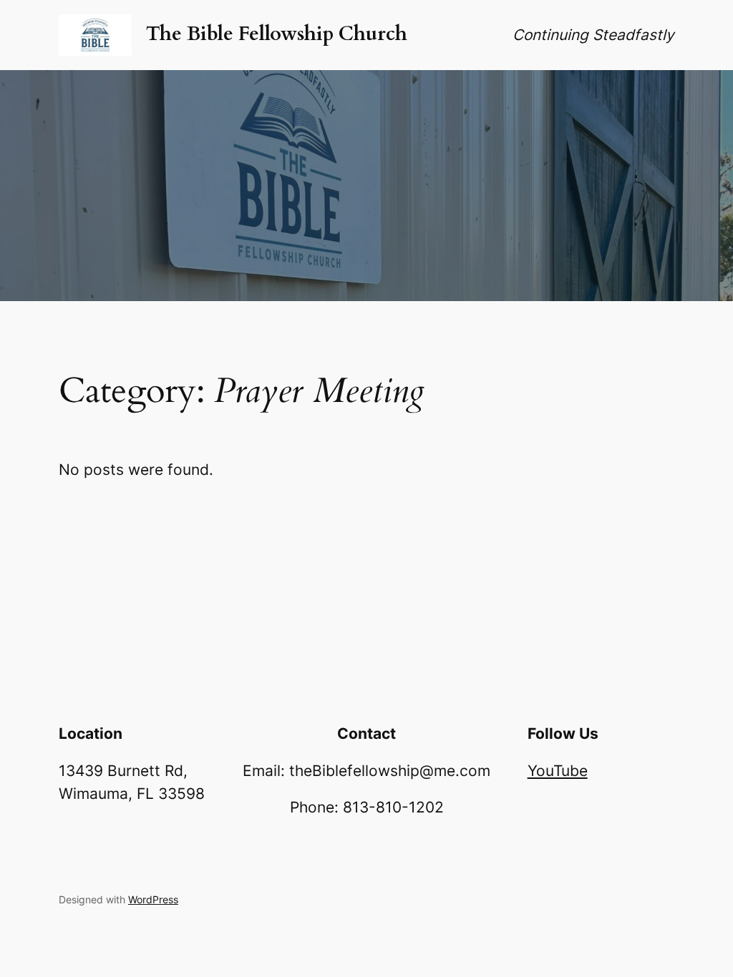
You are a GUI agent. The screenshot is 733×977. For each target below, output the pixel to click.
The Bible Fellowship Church (276, 34)
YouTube (558, 771)
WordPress (153, 899)
